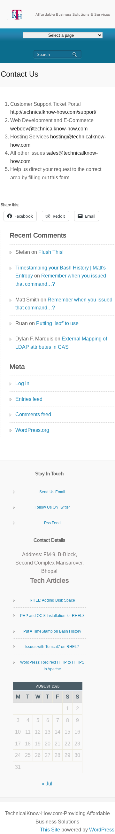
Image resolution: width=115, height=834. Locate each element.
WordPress (101, 829)
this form (59, 177)
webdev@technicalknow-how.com (49, 128)
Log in (22, 383)
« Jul (47, 783)
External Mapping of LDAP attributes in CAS (61, 343)
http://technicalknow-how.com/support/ (53, 112)
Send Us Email (52, 492)
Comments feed (33, 414)
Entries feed (28, 399)
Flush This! (51, 252)
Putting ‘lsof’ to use (57, 323)
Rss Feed (52, 523)
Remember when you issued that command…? (60, 280)
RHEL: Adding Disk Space (52, 600)
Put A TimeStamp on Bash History (52, 631)
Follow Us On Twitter (52, 507)
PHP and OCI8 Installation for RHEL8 (52, 615)
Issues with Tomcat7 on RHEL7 (52, 646)
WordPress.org (32, 430)
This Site (50, 829)
